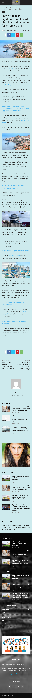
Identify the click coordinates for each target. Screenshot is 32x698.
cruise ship (12, 68)
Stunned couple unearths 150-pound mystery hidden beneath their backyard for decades (21, 408)
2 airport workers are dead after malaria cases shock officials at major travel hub (20, 428)
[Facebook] (9, 35)
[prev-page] (3, 436)
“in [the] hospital (14, 256)
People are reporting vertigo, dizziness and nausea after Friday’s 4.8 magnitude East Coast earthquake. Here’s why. (16, 527)
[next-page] (6, 436)
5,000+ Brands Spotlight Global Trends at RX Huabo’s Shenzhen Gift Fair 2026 (23, 366)
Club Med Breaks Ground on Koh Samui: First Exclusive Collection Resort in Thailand (20, 497)
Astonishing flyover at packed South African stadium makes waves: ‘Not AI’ (20, 478)
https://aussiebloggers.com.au (16, 395)
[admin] (3, 30)
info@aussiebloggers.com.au (17, 674)
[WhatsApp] (21, 35)
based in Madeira (7, 85)
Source (4, 340)
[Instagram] (14, 686)
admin (7, 30)
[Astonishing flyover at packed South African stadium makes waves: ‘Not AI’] (6, 478)
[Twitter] (13, 35)
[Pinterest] (17, 35)
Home (3, 8)
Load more (15, 516)
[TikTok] (18, 686)
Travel (7, 8)
